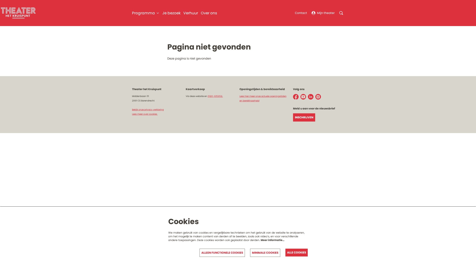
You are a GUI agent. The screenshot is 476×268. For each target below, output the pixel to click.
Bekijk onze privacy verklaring (148, 109)
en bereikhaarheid (249, 100)
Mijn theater (326, 13)
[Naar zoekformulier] (341, 13)
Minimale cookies (265, 253)
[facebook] (296, 97)
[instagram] (318, 97)
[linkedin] (310, 97)
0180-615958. (215, 96)
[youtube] (303, 97)
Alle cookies (296, 252)
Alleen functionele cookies (222, 253)
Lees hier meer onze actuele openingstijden (263, 96)
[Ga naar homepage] (18, 13)
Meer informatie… (272, 240)
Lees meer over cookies (145, 114)
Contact (301, 13)
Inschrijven (304, 117)
